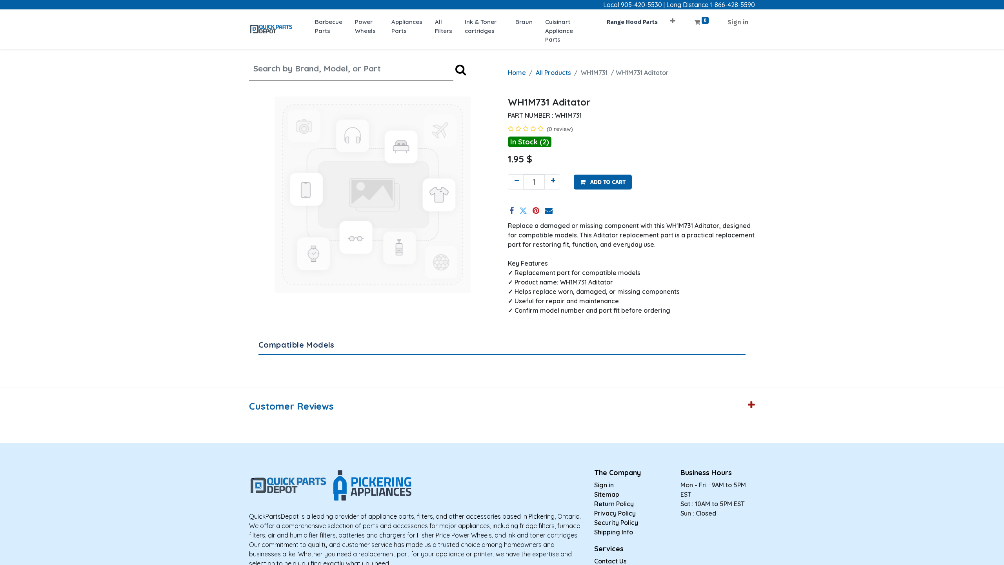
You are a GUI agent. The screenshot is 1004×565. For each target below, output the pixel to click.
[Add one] (552, 182)
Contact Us (610, 561)
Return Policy (614, 504)
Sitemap (606, 494)
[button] (672, 18)
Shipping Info (613, 532)
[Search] (461, 69)
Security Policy (616, 523)
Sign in (738, 22)
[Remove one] (516, 182)
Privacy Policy (615, 513)
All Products (553, 73)
